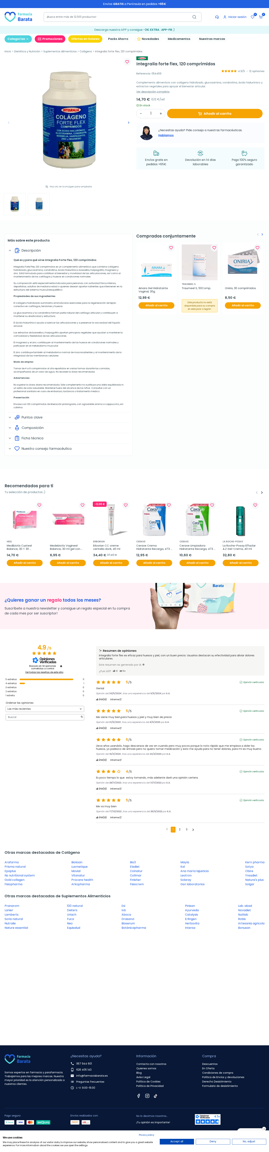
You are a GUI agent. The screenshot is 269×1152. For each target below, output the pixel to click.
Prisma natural (15, 867)
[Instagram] (147, 1096)
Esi (123, 906)
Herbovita (192, 923)
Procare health (82, 880)
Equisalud (73, 928)
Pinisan (190, 906)
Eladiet (135, 867)
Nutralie (10, 923)
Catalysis (191, 914)
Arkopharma (80, 884)
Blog (139, 1073)
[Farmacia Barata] (18, 17)
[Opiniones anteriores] (167, 829)
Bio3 (133, 862)
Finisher (135, 880)
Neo (70, 923)
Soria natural (14, 919)
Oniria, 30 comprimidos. (240, 288)
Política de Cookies (148, 1081)
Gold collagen (15, 880)
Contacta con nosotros (151, 1064)
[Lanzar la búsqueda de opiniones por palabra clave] (81, 717)
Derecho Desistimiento (216, 1081)
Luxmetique (79, 867)
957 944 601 (84, 1063)
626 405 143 (83, 1069)
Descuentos (210, 1064)
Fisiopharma (13, 884)
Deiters (72, 910)
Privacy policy (146, 1134)
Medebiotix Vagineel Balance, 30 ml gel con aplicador (65, 547)
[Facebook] (138, 1096)
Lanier (9, 910)
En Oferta (208, 1068)
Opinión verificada (253, 682)
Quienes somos (146, 1068)
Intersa (190, 928)
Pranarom (12, 906)
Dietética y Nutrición (27, 51)
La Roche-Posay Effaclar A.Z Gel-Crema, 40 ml (239, 547)
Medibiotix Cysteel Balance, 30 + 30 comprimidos (20, 547)
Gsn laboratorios (192, 884)
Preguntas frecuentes (90, 1082)
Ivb (124, 910)
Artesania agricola (251, 923)
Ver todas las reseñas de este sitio (44, 672)
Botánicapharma (134, 928)
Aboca (126, 914)
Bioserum (128, 923)
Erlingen (191, 919)
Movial (76, 871)
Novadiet (244, 910)
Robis (242, 919)
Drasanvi (128, 919)
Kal (182, 867)
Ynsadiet (251, 875)
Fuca (70, 919)
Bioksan (76, 862)
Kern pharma (254, 862)
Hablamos (166, 135)
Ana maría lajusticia (194, 871)
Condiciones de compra (217, 1073)
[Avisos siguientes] (193, 830)
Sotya (249, 867)
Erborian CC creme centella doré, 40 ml (106, 547)
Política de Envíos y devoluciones (223, 1077)
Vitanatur (78, 875)
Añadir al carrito (217, 113)
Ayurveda (192, 910)
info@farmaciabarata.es (92, 1076)
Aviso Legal (143, 1077)
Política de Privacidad (150, 1086)
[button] (260, 17)
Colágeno (86, 51)
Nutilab (243, 914)
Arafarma (12, 862)
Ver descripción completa (152, 91)
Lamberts (11, 914)
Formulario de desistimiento (220, 1086)
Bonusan (244, 928)
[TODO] (143, 664)
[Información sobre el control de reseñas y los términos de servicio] (61, 666)
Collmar (135, 875)
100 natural (75, 906)
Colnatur (136, 871)
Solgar (249, 884)
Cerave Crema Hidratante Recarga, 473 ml (153, 547)
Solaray (185, 880)
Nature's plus (254, 880)
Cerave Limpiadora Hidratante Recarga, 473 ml (197, 547)
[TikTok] (155, 1096)
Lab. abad (245, 906)
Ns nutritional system (20, 875)
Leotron (186, 875)
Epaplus (10, 871)
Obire (249, 871)
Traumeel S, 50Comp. (196, 288)
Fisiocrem (137, 884)
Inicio (8, 51)
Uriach (71, 914)
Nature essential (16, 928)
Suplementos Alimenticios (60, 51)
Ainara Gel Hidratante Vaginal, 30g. (154, 290)
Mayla (184, 862)
